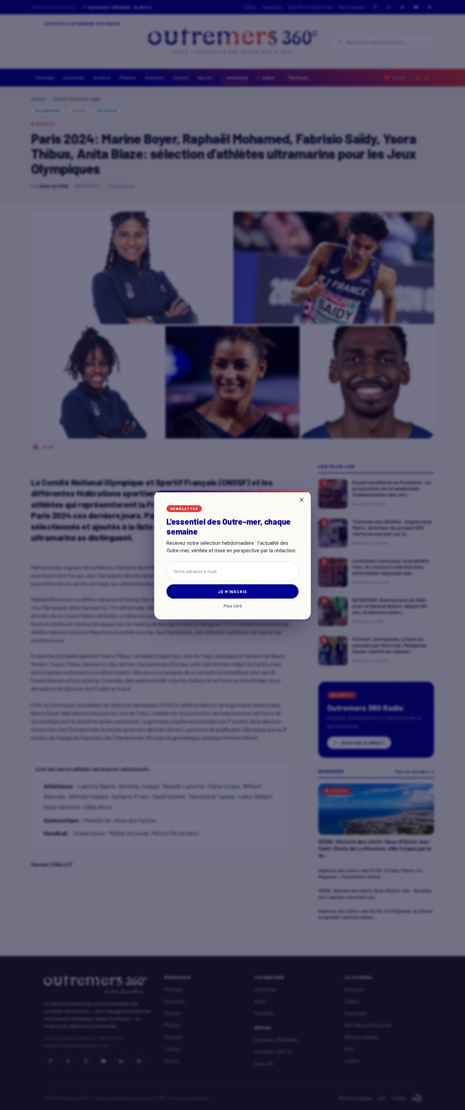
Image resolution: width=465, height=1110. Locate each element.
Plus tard (233, 605)
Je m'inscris (232, 591)
